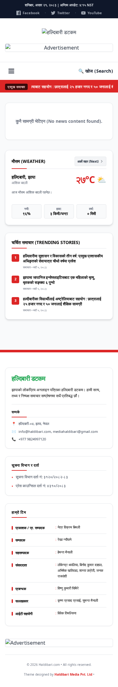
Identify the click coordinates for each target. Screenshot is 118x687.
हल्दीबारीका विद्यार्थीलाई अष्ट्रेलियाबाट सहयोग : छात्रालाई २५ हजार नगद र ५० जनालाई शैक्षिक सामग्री (62, 301)
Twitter (63, 12)
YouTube (94, 12)
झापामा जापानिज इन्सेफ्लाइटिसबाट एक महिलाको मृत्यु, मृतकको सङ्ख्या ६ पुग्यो (59, 280)
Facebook (31, 12)
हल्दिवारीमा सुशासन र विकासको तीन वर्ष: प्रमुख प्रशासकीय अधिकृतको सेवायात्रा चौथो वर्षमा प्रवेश (63, 258)
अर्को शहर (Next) (87, 161)
